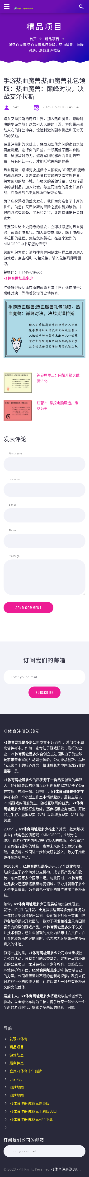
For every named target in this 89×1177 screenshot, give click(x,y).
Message (14, 556)
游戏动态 (16, 1055)
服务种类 (16, 1063)
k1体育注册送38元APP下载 (31, 1119)
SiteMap (15, 1079)
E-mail (13, 504)
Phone (12, 530)
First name (15, 453)
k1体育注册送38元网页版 (29, 1103)
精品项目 (52, 39)
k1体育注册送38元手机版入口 (33, 1111)
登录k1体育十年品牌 (25, 1071)
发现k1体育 (18, 1039)
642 (16, 107)
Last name (15, 479)
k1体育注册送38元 (66, 1169)
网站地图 (16, 1087)
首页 (33, 39)
